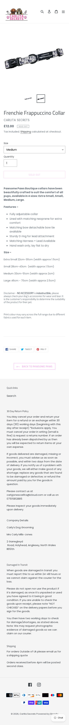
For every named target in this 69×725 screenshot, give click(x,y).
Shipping (25, 131)
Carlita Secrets (28, 713)
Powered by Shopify (47, 713)
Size (6, 143)
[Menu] (63, 11)
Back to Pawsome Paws (37, 366)
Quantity (9, 156)
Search (11, 396)
